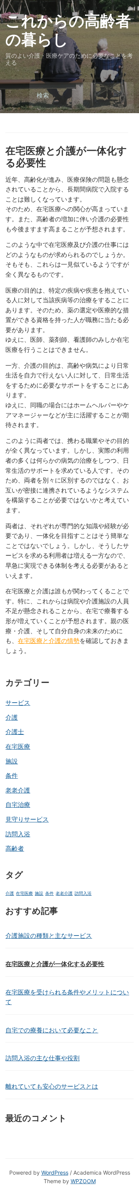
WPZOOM (83, 1181)
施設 (11, 761)
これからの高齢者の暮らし (68, 30)
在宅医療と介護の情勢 (49, 640)
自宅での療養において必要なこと (51, 1030)
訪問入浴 (17, 834)
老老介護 (17, 790)
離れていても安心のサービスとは (51, 1086)
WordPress (54, 1172)
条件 (11, 775)
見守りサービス (27, 819)
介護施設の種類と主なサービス (48, 935)
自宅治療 (17, 804)
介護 (11, 717)
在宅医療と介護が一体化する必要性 (54, 964)
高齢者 (14, 848)
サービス (17, 702)
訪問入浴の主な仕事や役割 (42, 1058)
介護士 (14, 732)
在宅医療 (17, 746)
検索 (121, 96)
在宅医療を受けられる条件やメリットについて (67, 997)
